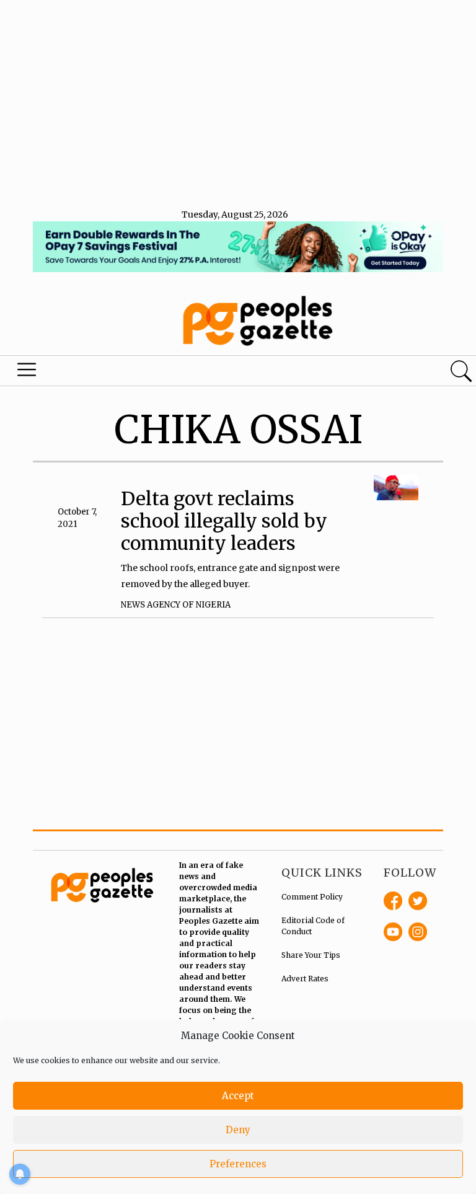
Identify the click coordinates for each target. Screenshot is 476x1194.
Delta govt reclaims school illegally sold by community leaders (224, 521)
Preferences (238, 1164)
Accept (238, 1096)
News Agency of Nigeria (176, 604)
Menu (27, 372)
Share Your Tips (310, 955)
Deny (238, 1130)
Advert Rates (304, 978)
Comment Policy (312, 896)
